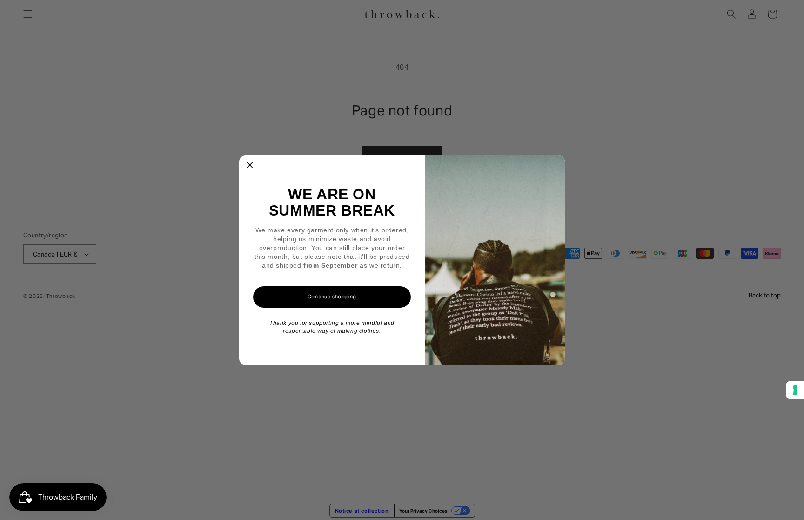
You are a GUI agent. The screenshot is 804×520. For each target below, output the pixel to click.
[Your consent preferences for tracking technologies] (795, 390)
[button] (250, 166)
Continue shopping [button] (332, 296)
